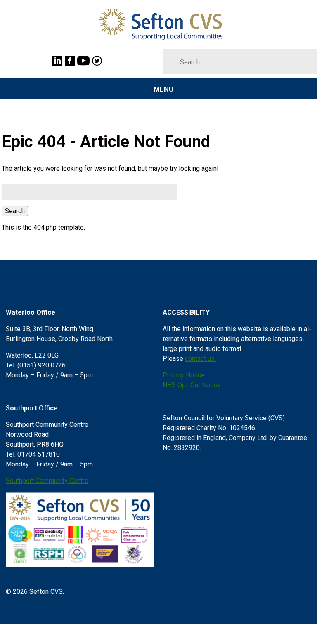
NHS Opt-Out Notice (192, 385)
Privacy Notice (184, 375)
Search (15, 211)
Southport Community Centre (47, 481)
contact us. (200, 359)
